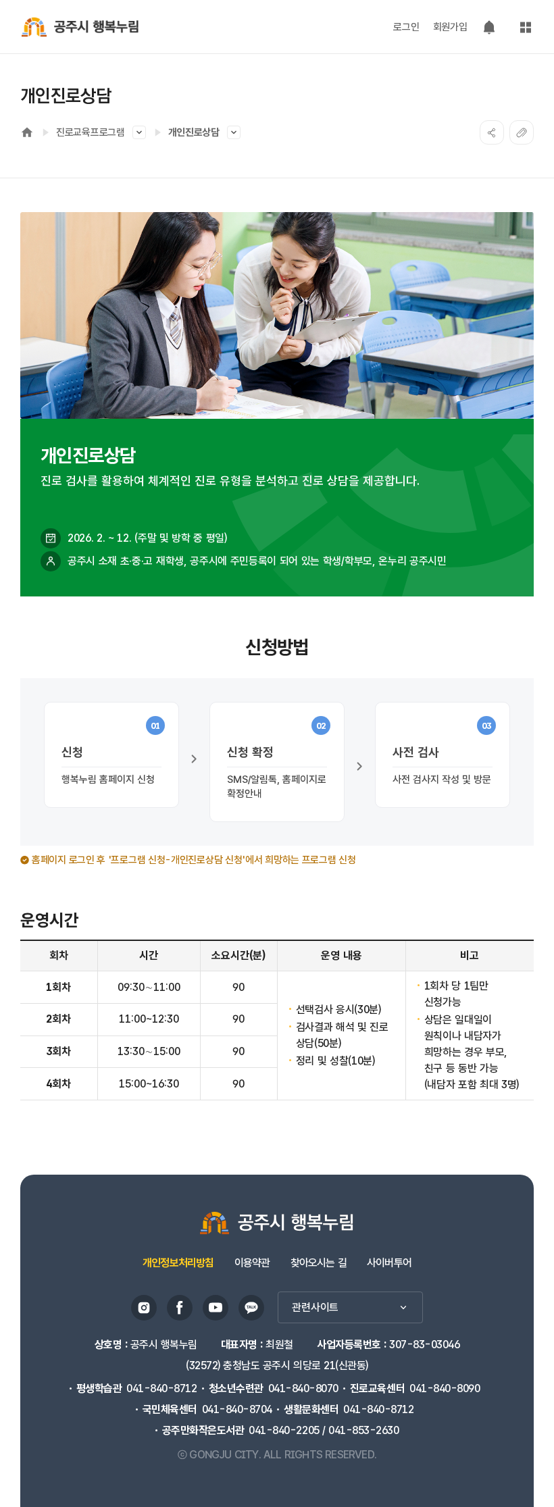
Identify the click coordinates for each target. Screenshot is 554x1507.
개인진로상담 (194, 132)
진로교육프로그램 (90, 132)
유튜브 (215, 1308)
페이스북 (180, 1308)
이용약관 (252, 1262)
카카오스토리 (251, 1308)
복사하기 (521, 132)
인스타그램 (144, 1308)
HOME (27, 132)
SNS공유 (492, 132)
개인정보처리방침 (178, 1262)
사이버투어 (389, 1262)
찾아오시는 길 (319, 1262)
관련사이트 (315, 1307)
